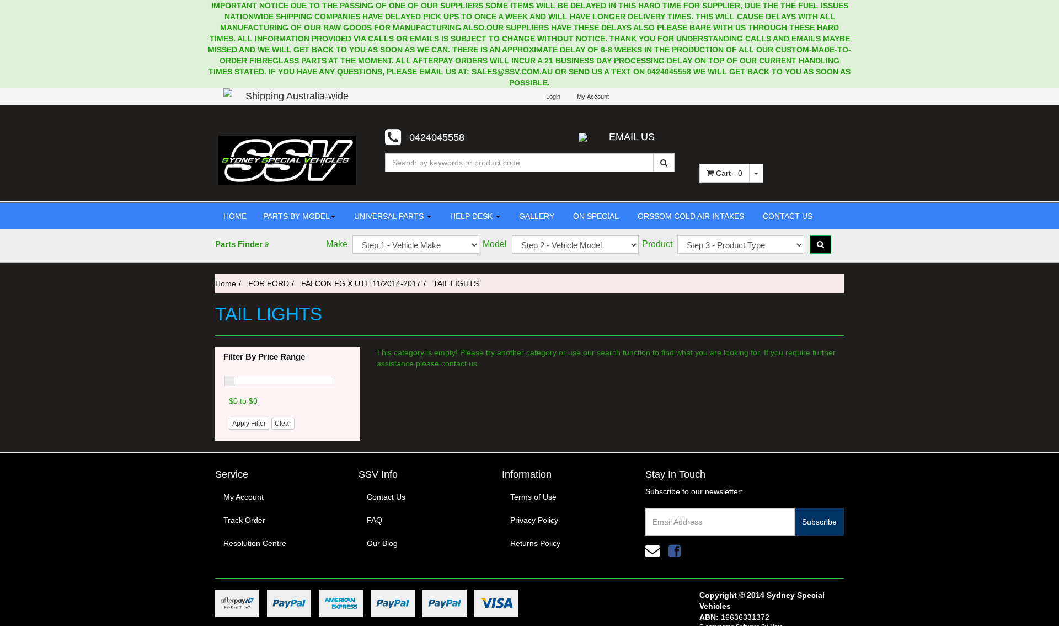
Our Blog (382, 543)
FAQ (374, 520)
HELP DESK (471, 216)
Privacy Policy (534, 520)
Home (225, 283)
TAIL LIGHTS (456, 283)
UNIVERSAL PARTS (389, 216)
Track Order (244, 520)
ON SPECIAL (595, 216)
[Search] (664, 162)
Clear (283, 423)
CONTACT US (786, 216)
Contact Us (386, 497)
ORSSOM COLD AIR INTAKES (689, 216)
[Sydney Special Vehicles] (287, 160)
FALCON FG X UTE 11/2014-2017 (361, 283)
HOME (235, 216)
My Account (243, 497)
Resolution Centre (254, 543)
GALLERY (535, 216)
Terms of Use (533, 497)
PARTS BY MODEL (296, 216)
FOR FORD (268, 283)
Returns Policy (535, 543)
